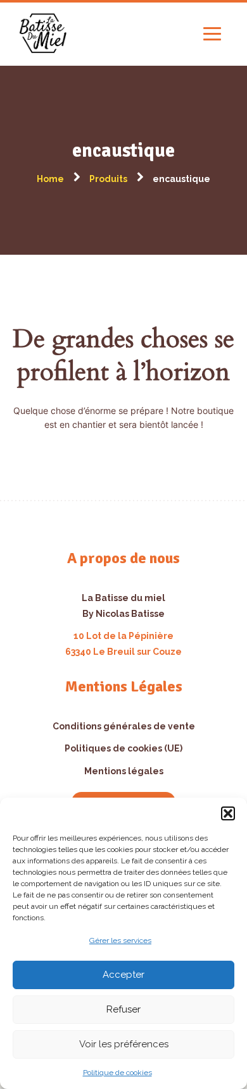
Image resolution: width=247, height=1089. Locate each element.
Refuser (123, 1009)
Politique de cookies (117, 1072)
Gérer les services (120, 940)
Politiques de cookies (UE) (123, 748)
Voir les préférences (123, 1044)
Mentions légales (123, 771)
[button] (228, 813)
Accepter (123, 974)
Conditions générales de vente (124, 726)
